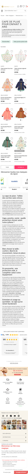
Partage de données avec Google (10, 461)
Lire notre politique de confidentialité (9, 456)
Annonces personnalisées (8, 466)
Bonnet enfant (5, 41)
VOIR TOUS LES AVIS (14, 363)
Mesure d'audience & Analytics (9, 464)
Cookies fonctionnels (7, 463)
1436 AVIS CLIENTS (23, 334)
